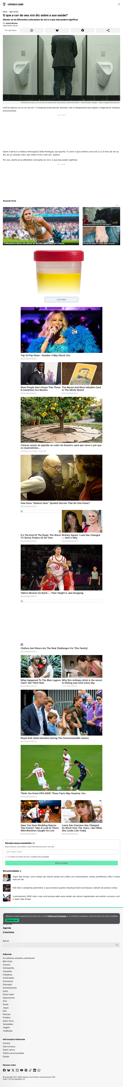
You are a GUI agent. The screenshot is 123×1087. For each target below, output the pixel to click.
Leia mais (61, 299)
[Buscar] (117, 944)
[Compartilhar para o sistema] (108, 30)
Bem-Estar (13, 12)
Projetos (6, 1017)
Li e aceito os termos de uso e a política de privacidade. (28, 857)
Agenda (7, 928)
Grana (5, 1004)
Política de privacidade (13, 1053)
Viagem (6, 1027)
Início (5, 12)
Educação (7, 984)
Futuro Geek (8, 994)
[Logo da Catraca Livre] (13, 4)
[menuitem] (61, 925)
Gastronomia (9, 998)
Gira (5, 1001)
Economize (8, 981)
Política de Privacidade (57, 916)
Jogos (6, 1007)
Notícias (6, 1014)
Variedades (8, 1024)
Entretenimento (10, 988)
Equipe (6, 1056)
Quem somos (9, 1050)
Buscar (6, 941)
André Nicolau (12, 23)
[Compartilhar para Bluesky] (57, 30)
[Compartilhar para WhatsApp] (32, 30)
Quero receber (61, 863)
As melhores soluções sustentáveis (19, 958)
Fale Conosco (9, 1046)
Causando (7, 971)
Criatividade (8, 978)
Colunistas (8, 932)
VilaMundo (7, 1031)
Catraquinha (8, 968)
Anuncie (6, 1043)
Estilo (5, 991)
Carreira (6, 964)
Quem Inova (8, 1021)
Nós (4, 1011)
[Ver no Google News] (10, 30)
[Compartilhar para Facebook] (83, 30)
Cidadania (7, 974)
